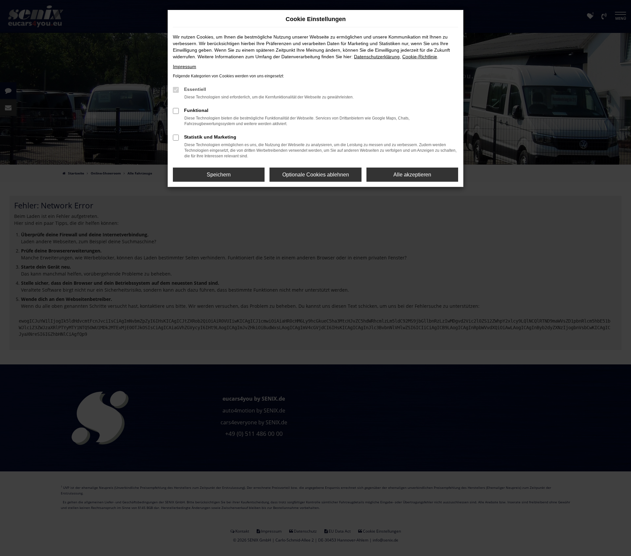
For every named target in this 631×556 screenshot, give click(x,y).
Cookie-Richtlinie (419, 56)
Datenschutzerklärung (377, 56)
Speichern (219, 174)
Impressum (184, 66)
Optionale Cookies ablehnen (315, 174)
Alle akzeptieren (412, 174)
